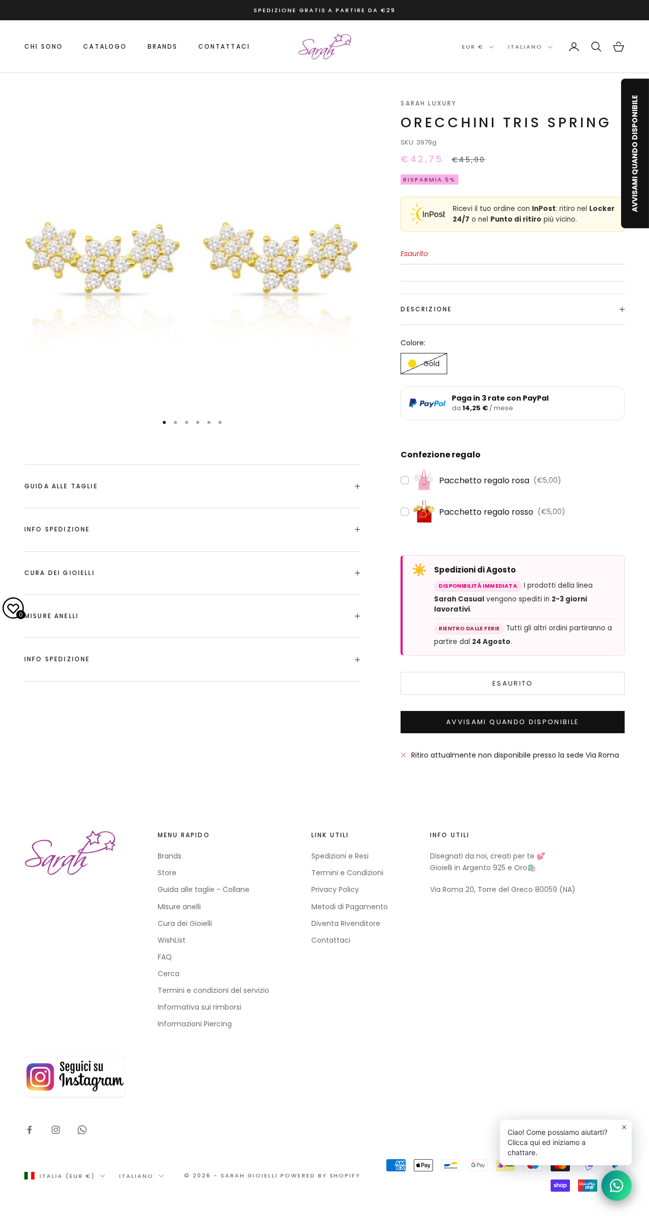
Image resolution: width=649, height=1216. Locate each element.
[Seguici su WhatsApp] (82, 1130)
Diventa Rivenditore (345, 923)
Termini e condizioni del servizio (213, 990)
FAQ (165, 957)
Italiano (525, 47)
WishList (172, 940)
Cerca (168, 974)
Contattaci (224, 46)
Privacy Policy (335, 889)
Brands (170, 856)
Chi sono (43, 46)
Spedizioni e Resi (340, 856)
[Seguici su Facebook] (29, 1130)
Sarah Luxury (428, 103)
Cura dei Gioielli (185, 923)
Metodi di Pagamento (349, 907)
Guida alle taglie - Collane (203, 889)
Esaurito (512, 683)
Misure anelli (179, 907)
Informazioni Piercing (195, 1024)
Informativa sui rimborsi (199, 1007)
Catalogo (105, 46)
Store (167, 873)
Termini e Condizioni (347, 873)
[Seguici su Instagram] (56, 1130)
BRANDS (163, 46)
